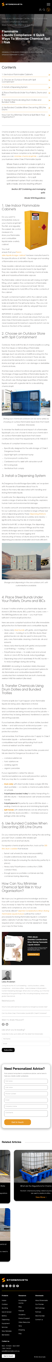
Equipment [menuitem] (6, 1323)
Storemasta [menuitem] (39, 1295)
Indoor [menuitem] (4, 1300)
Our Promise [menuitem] (39, 1304)
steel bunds (19, 630)
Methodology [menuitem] (40, 1308)
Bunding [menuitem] (5, 1308)
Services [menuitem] (4, 1327)
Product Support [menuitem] (24, 1318)
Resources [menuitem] (22, 1295)
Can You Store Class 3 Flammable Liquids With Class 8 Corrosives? (24, 1013)
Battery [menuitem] (4, 1316)
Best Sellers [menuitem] (5, 1335)
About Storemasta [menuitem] (41, 1300)
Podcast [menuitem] (21, 1310)
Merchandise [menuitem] (40, 1316)
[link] (11, 1346)
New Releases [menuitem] (6, 1331)
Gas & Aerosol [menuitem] (6, 1312)
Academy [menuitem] (22, 1314)
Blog (33, 19)
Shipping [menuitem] (22, 1330)
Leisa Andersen (8, 982)
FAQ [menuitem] (20, 1333)
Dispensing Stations (38, 514)
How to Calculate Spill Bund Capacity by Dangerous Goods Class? (25, 1007)
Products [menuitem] (5, 1295)
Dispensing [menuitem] (5, 1319)
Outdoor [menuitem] (5, 1304)
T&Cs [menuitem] (20, 1326)
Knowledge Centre (21, 19)
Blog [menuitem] (20, 1307)
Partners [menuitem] (38, 1312)
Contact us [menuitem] (39, 1319)
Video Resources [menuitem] (24, 1322)
